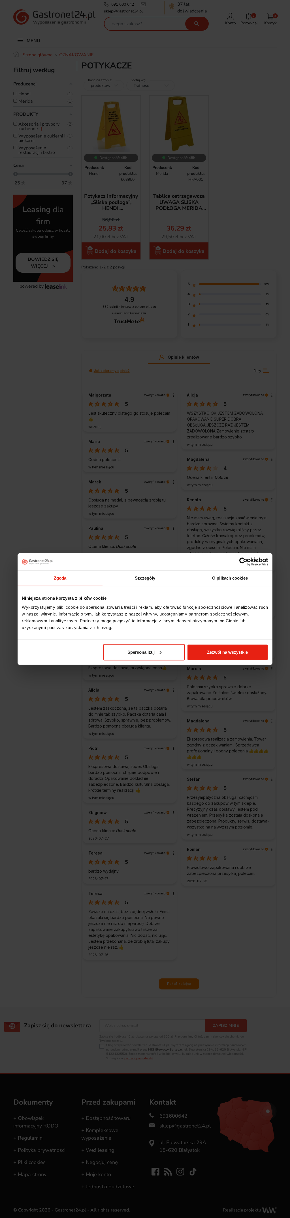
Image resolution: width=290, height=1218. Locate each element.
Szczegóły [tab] (145, 578)
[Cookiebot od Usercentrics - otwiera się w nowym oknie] (243, 562)
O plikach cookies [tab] (230, 578)
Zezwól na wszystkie (227, 651)
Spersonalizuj (141, 651)
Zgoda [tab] (60, 578)
